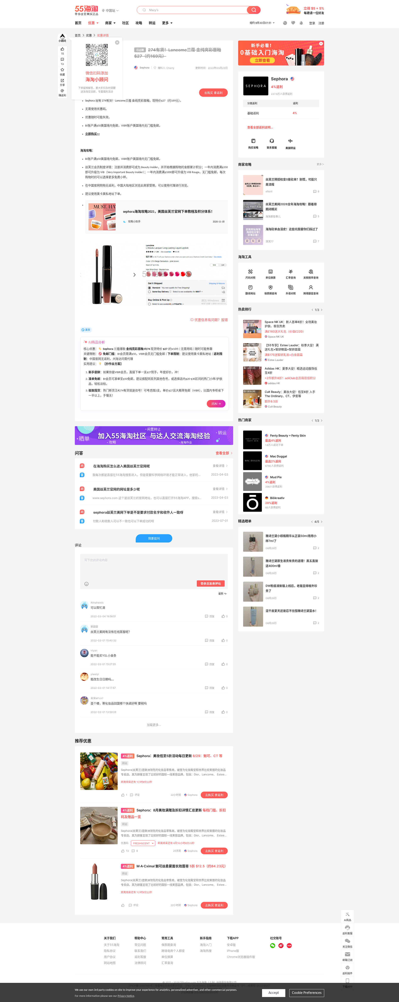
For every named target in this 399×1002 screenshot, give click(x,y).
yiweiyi (95, 674)
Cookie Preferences (306, 993)
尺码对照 (250, 277)
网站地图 (110, 963)
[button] (110, 10)
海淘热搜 (206, 950)
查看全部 (223, 453)
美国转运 (291, 148)
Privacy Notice (126, 996)
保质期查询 (270, 293)
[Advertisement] (281, 666)
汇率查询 (291, 277)
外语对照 (291, 293)
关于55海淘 (111, 944)
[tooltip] (96, 68)
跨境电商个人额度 (173, 950)
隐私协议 (110, 950)
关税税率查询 (310, 277)
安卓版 (231, 944)
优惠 (91, 23)
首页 (78, 35)
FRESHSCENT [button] (141, 843)
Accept (273, 993)
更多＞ (320, 164)
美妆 (87, 329)
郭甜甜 (94, 626)
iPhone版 (233, 950)
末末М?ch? (97, 698)
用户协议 (110, 957)
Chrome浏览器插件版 (241, 957)
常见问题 (140, 944)
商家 (108, 23)
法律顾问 (140, 963)
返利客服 (140, 957)
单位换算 (271, 277)
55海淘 (87, 10)
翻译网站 (250, 293)
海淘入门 (206, 944)
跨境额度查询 (310, 293)
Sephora (144, 67)
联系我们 (140, 950)
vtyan (94, 650)
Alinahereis (97, 602)
